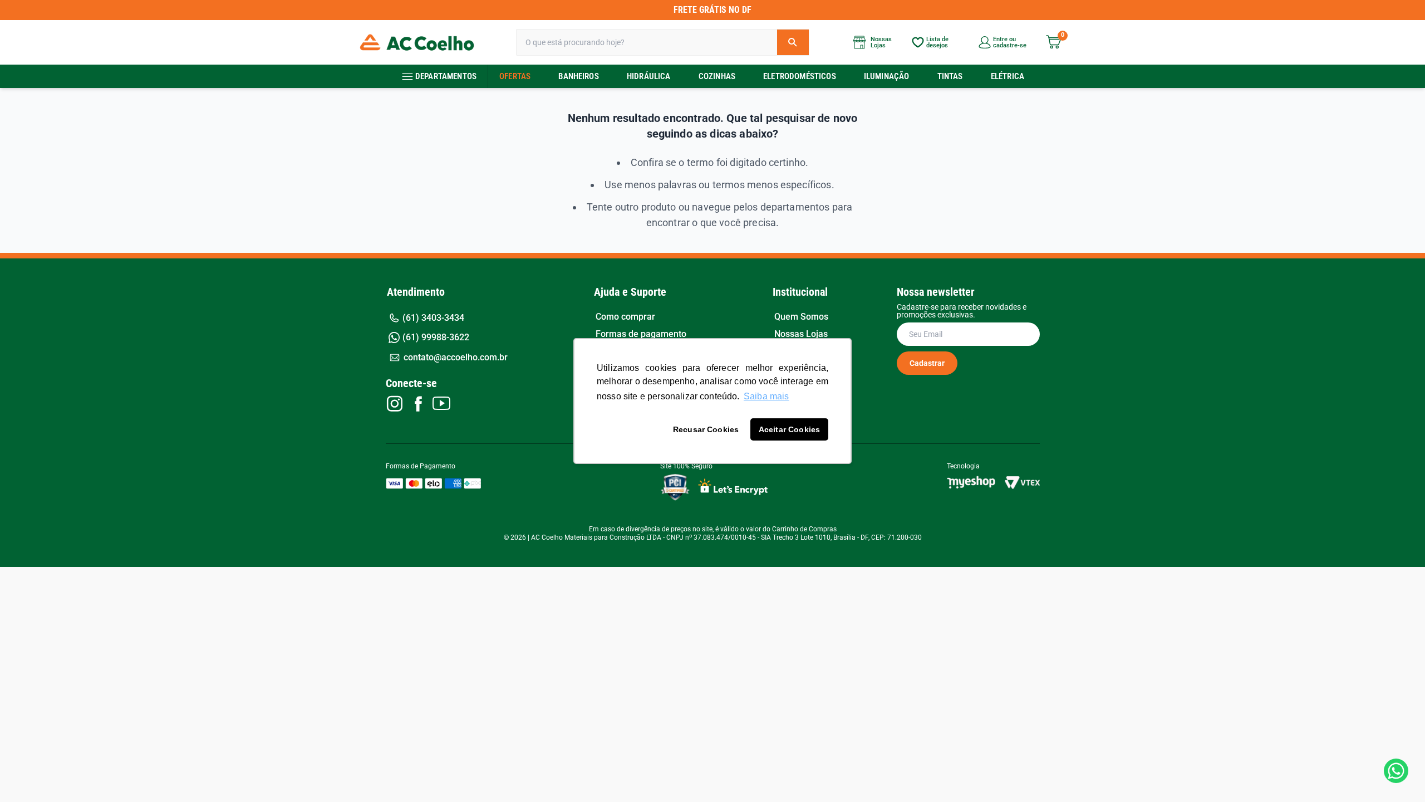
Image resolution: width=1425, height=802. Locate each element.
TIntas (950, 76)
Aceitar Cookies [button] (789, 429)
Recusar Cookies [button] (706, 429)
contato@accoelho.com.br (456, 357)
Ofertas (514, 76)
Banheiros (578, 76)
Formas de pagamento (641, 334)
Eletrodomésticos (799, 76)
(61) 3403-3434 (433, 317)
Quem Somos (801, 316)
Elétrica (1007, 76)
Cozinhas (717, 76)
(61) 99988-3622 (435, 337)
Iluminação (887, 76)
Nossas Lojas (801, 334)
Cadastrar (927, 363)
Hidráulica (649, 76)
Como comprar (625, 316)
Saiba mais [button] (766, 396)
